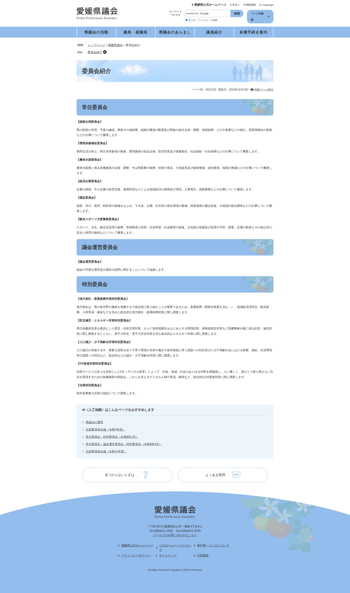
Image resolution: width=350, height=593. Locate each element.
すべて (192, 20)
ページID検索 (257, 16)
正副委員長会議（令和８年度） (106, 451)
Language (267, 4)
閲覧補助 (251, 4)
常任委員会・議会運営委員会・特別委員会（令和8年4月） (124, 444)
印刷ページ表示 (263, 89)
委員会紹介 (95, 52)
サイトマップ (168, 555)
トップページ (96, 45)
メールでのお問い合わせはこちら (175, 535)
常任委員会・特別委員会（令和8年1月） (112, 436)
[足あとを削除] (105, 52)
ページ (204, 20)
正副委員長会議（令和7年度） (105, 429)
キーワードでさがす (175, 13)
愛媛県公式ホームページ (210, 4)
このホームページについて (175, 547)
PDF (215, 20)
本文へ (236, 4)
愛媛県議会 (115, 45)
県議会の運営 (94, 422)
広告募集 (203, 555)
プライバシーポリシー (135, 555)
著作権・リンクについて (213, 545)
